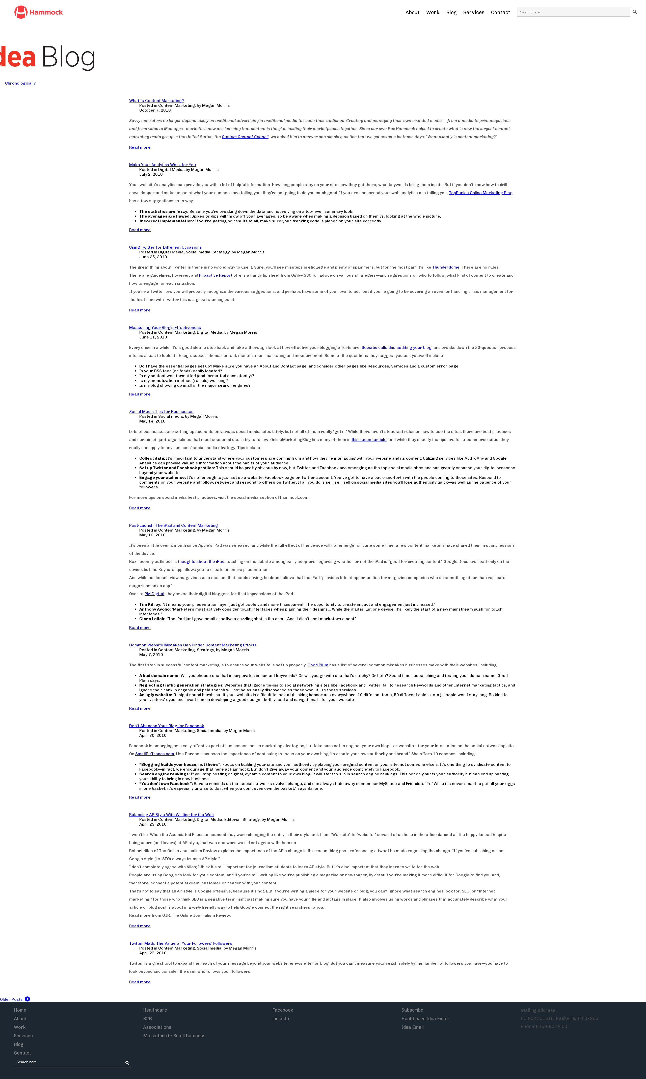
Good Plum (318, 665)
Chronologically (20, 83)
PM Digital (154, 593)
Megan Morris (216, 105)
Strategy (221, 252)
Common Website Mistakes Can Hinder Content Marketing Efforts (193, 645)
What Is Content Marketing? (156, 100)
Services (473, 12)
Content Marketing (176, 105)
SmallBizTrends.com (154, 753)
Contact (500, 12)
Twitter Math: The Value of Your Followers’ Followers (180, 943)
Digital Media (171, 169)
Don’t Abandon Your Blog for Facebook (166, 725)
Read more (140, 147)
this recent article (369, 439)
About (413, 12)
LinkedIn (281, 1018)
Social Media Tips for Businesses (161, 411)
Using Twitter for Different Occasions (165, 247)
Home (20, 1010)
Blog (451, 12)
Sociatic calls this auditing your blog (397, 347)
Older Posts (12, 999)
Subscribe (412, 1010)
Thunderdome (446, 267)
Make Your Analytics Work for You (162, 164)
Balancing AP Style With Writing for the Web (171, 814)
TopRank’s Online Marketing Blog (481, 192)
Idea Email (412, 1027)
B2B (147, 1018)
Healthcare (155, 1010)
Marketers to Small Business (174, 1036)
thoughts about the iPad (201, 561)
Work (433, 12)
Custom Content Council (245, 136)
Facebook (282, 1010)
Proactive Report (215, 275)
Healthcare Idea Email (425, 1018)
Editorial (232, 819)
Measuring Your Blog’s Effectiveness (165, 327)
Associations (157, 1027)
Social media (198, 252)
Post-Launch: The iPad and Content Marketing (173, 525)
